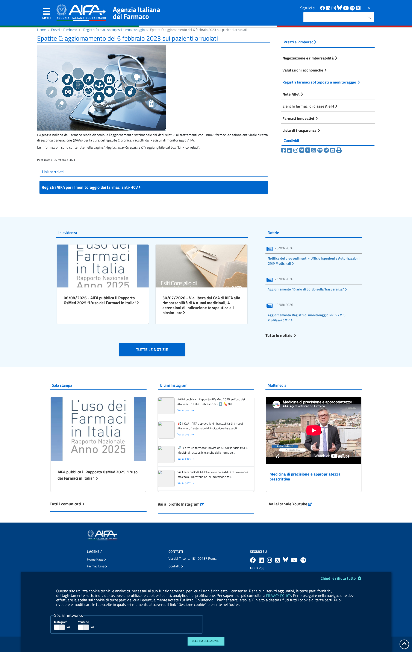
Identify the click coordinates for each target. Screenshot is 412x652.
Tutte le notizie (279, 335)
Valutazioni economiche (303, 70)
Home (41, 29)
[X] (307, 150)
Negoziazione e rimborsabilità (308, 58)
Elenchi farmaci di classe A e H (308, 106)
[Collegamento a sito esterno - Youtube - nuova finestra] (346, 7)
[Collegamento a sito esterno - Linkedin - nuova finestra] (329, 7)
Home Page (95, 559)
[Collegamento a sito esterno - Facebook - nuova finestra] (323, 7)
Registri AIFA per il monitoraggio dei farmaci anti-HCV (90, 187)
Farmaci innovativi (298, 118)
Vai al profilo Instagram (181, 504)
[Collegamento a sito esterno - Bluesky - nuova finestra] (340, 7)
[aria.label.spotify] (303, 560)
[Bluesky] (302, 150)
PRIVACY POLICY (278, 595)
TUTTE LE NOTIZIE (152, 349)
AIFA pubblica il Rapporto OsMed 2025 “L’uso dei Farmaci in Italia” (98, 475)
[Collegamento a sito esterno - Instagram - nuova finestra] (334, 7)
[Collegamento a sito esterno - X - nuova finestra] (358, 7)
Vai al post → (185, 410)
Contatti (174, 566)
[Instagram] (295, 150)
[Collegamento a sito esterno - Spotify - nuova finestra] (353, 7)
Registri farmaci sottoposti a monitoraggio (114, 29)
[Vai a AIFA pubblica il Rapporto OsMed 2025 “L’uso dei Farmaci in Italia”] (98, 428)
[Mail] (332, 150)
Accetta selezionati (206, 640)
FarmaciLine (96, 566)
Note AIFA (291, 94)
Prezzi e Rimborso (64, 29)
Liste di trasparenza (299, 130)
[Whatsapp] (313, 150)
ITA (368, 7)
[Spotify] (320, 150)
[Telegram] (326, 150)
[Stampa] (339, 150)
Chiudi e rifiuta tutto (339, 578)
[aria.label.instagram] (270, 560)
